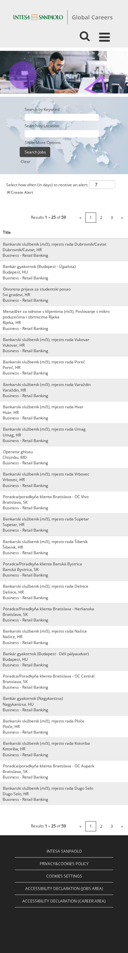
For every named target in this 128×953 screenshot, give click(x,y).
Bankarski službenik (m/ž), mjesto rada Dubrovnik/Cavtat (54, 244)
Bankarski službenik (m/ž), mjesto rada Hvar (43, 407)
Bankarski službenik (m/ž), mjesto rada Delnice (45, 586)
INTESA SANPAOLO (64, 851)
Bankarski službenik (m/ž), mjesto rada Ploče (43, 721)
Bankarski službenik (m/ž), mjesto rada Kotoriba (46, 743)
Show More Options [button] (43, 142)
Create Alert (21, 192)
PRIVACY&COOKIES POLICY (64, 863)
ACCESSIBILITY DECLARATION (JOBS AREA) (64, 888)
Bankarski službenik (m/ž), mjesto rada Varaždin (47, 384)
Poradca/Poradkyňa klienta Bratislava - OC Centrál (49, 676)
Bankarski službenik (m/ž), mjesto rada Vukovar (46, 339)
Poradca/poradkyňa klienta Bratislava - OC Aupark (48, 766)
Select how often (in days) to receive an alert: (47, 185)
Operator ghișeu (18, 452)
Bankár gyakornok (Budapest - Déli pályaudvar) (46, 654)
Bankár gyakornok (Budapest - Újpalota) (39, 266)
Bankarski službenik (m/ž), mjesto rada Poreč (44, 362)
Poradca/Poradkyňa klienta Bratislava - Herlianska (48, 609)
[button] (105, 34)
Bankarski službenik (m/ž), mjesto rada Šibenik (45, 541)
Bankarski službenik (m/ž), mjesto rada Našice (45, 631)
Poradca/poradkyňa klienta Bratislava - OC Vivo (46, 496)
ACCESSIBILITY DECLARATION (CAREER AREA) (64, 901)
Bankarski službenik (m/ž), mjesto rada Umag (44, 429)
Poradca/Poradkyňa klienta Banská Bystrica (42, 564)
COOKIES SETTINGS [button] (64, 876)
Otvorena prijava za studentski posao (37, 289)
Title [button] (7, 232)
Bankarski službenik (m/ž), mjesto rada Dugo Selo (48, 788)
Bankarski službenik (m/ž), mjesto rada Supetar (46, 519)
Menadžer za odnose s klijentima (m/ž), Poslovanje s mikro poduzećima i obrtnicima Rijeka (56, 314)
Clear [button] (26, 161)
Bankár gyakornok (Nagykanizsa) (33, 698)
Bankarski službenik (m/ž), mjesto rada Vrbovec (46, 474)
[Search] (84, 34)
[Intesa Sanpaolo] (63, 17)
